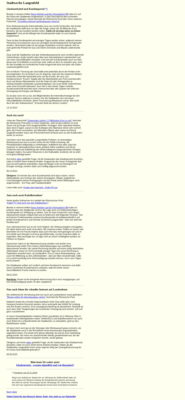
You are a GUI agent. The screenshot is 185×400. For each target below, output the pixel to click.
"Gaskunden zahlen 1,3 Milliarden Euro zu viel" (49, 120)
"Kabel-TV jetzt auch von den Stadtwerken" (27, 203)
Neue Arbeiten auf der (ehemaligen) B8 (49, 14)
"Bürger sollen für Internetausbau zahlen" (26, 297)
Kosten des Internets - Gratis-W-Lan (40, 187)
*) (46, 8)
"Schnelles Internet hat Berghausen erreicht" (38, 21)
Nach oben (12, 392)
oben (19, 159)
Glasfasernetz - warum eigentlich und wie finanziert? (45, 365)
